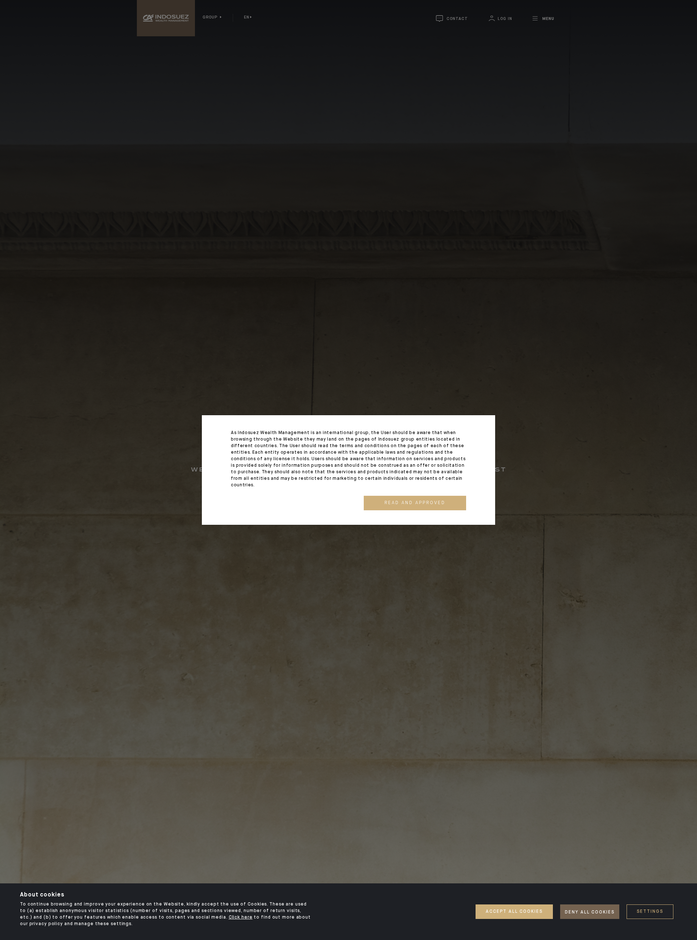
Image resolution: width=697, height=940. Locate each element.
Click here (241, 917)
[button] (415, 503)
